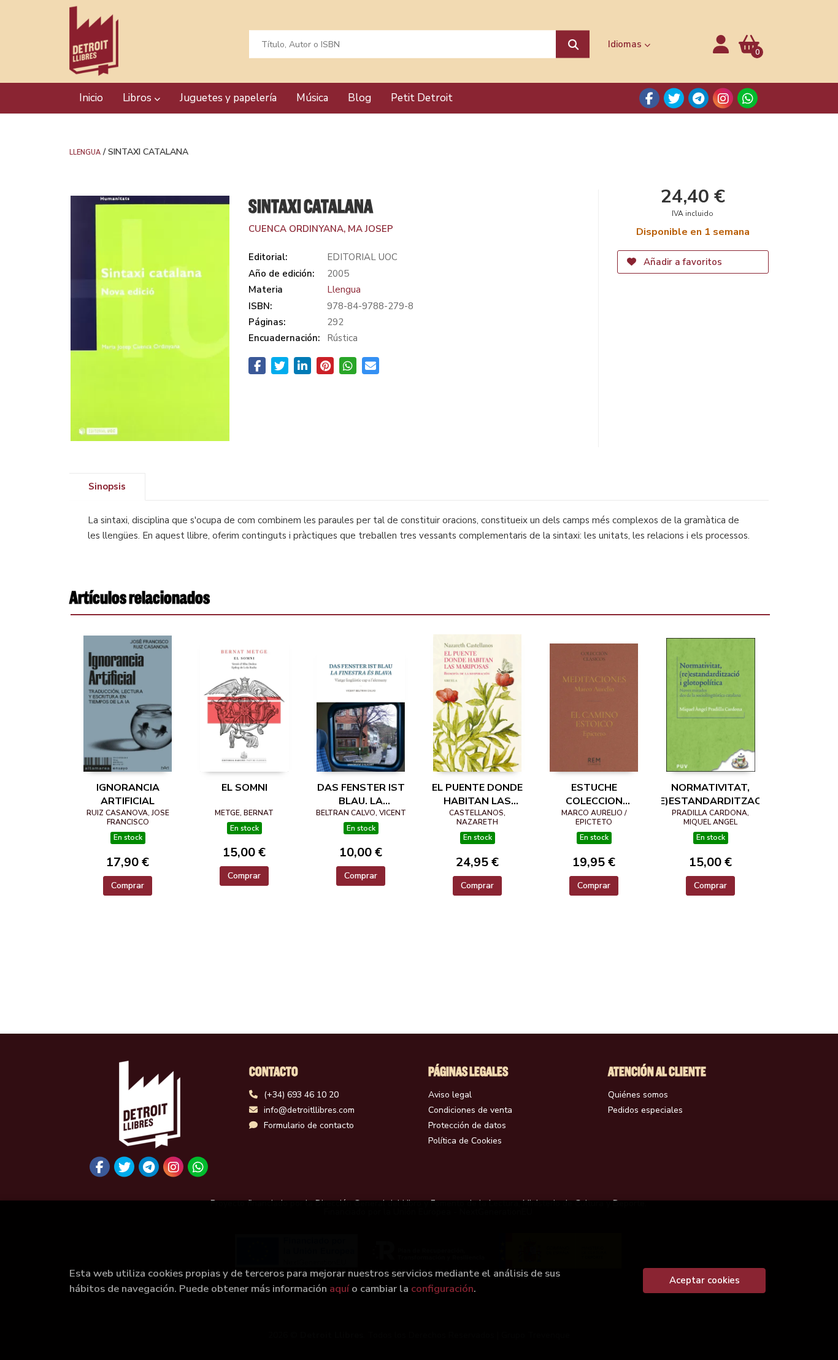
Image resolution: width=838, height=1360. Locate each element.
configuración (442, 1288)
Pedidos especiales (645, 1110)
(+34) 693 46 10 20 (301, 1095)
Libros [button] (138, 98)
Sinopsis (107, 486)
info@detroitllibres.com (309, 1110)
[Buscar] (573, 44)
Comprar (127, 885)
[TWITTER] (674, 98)
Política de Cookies (465, 1141)
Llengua (85, 151)
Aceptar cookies (704, 1280)
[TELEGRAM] (698, 98)
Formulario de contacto (309, 1125)
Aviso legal (450, 1095)
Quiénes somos (638, 1095)
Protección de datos (467, 1125)
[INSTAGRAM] (723, 98)
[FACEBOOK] (649, 98)
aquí (339, 1288)
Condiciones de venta (470, 1110)
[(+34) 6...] (747, 98)
